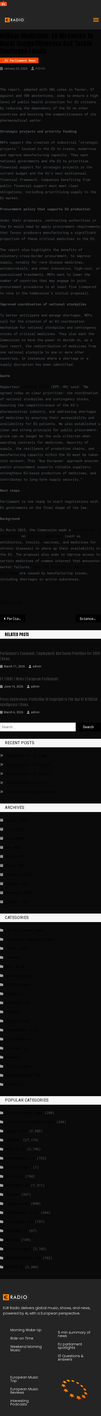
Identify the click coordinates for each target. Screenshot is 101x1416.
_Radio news (16, 948)
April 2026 (15, 856)
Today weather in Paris (27, 782)
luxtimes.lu (16, 1048)
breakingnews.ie (20, 975)
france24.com (17, 1020)
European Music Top (24, 1379)
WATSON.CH (14, 1084)
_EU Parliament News (19, 60)
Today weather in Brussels (29, 791)
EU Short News (18, 984)
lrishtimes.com (19, 1039)
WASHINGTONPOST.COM (23, 1075)
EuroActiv (14, 993)
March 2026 (15, 865)
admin (40, 68)
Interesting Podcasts (19, 1402)
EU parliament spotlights (70, 1346)
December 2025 (18, 892)
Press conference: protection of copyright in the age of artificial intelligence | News (49, 702)
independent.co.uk (22, 1030)
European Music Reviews (24, 1391)
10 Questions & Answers (70, 1357)
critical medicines (45, 536)
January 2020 (17, 901)
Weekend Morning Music (26, 1348)
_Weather (13, 957)
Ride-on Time (21, 1338)
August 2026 (16, 820)
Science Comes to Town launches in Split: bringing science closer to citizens (90, 618)
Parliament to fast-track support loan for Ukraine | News (16, 618)
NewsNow (12, 1057)
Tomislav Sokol (35, 386)
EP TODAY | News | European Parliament (29, 679)
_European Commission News (29, 939)
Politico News (18, 1066)
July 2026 (14, 829)
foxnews (12, 1011)
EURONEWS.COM (17, 1002)
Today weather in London (27, 764)
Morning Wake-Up (25, 1330)
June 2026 (14, 838)
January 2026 (17, 883)
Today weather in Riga (26, 755)
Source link (11, 602)
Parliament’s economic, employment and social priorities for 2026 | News (50, 656)
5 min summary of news (74, 1334)
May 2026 (13, 847)
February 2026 (18, 874)
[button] (96, 19)
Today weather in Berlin (27, 773)
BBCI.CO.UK (15, 966)
